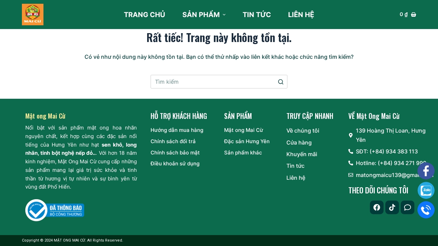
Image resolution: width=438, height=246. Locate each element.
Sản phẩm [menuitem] (201, 15)
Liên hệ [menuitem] (301, 15)
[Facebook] (377, 207)
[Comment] (407, 207)
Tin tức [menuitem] (257, 15)
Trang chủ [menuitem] (144, 15)
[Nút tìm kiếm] (280, 81)
